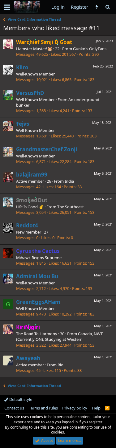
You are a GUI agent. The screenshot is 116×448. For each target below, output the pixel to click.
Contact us (14, 408)
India (69, 181)
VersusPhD (30, 92)
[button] (7, 7)
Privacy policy (74, 408)
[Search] (107, 7)
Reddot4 (27, 225)
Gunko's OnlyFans (89, 48)
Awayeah (28, 358)
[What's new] (96, 7)
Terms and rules (43, 408)
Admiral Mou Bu (37, 276)
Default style (20, 399)
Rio (60, 365)
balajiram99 (31, 174)
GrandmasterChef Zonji (46, 149)
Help (96, 408)
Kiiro (22, 67)
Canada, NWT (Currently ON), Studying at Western (59, 336)
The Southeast (70, 207)
